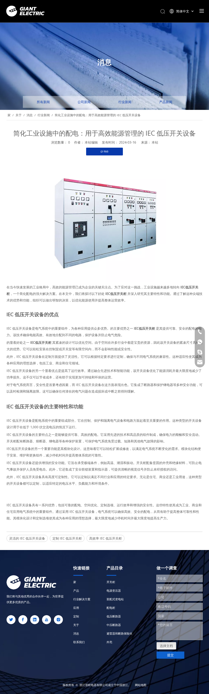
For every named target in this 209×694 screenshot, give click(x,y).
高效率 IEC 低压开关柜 (105, 538)
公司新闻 (84, 102)
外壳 (109, 642)
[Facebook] (22, 619)
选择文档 (166, 646)
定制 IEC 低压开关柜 (67, 538)
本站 (155, 142)
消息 (76, 633)
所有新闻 (43, 102)
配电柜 (111, 608)
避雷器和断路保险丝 (119, 633)
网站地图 (140, 685)
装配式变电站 (115, 599)
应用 (76, 608)
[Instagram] (58, 619)
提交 (170, 655)
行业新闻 (124, 102)
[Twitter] (11, 619)
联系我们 (79, 642)
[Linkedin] (34, 619)
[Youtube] (46, 619)
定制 (76, 616)
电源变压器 (114, 590)
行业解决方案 (81, 599)
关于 (76, 625)
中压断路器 (114, 625)
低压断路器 (114, 616)
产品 (76, 590)
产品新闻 (165, 102)
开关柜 (111, 582)
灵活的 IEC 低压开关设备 (27, 538)
